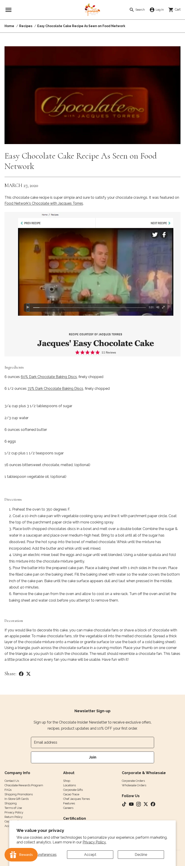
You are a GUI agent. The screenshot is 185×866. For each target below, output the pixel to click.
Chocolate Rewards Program (24, 785)
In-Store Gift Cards (17, 799)
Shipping (11, 803)
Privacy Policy (14, 812)
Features (69, 803)
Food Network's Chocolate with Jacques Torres (44, 203)
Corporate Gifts (73, 789)
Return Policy (14, 817)
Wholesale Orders (134, 785)
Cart (176, 9)
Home (9, 26)
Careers (68, 808)
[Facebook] (21, 673)
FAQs (8, 789)
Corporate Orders (133, 780)
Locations (69, 785)
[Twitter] (28, 673)
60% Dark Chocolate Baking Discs (49, 377)
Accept (90, 854)
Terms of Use (13, 808)
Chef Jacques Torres (76, 799)
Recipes (25, 26)
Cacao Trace (71, 794)
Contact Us (12, 780)
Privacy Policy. (94, 842)
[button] (8, 10)
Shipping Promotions (19, 794)
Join (92, 757)
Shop (66, 780)
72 (55, 388)
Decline (141, 854)
